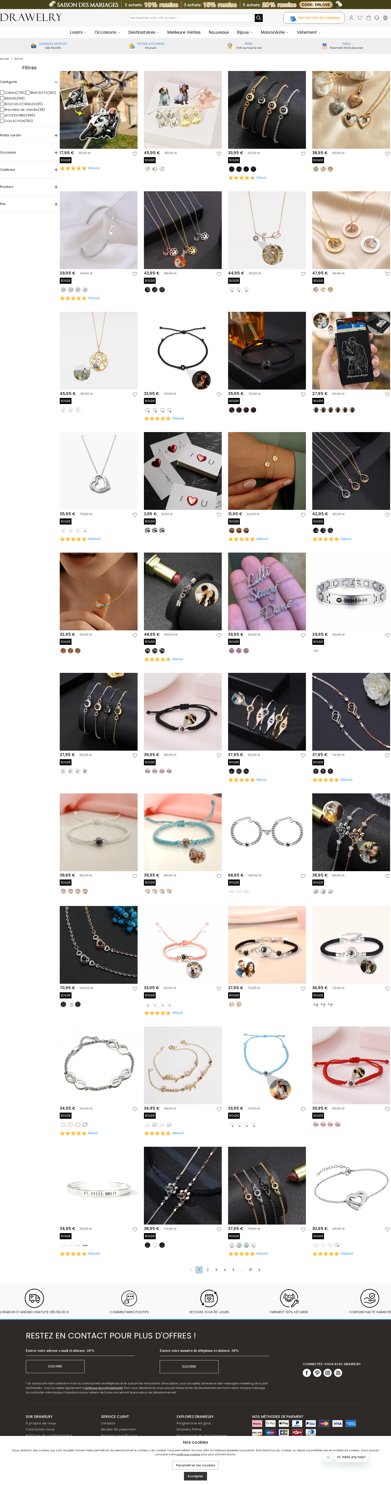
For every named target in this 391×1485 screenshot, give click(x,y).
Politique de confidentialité (49, 1435)
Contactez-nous (40, 1429)
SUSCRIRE (55, 1366)
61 (250, 1269)
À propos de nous (41, 1423)
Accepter (195, 1476)
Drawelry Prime (189, 1429)
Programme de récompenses (202, 1435)
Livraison (108, 1423)
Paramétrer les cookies (195, 1465)
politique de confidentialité (104, 1388)
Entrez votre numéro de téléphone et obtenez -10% (199, 1351)
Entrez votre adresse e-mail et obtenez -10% (60, 1351)
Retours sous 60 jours (119, 1435)
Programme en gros (194, 1423)
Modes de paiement (118, 1429)
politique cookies (188, 1454)
